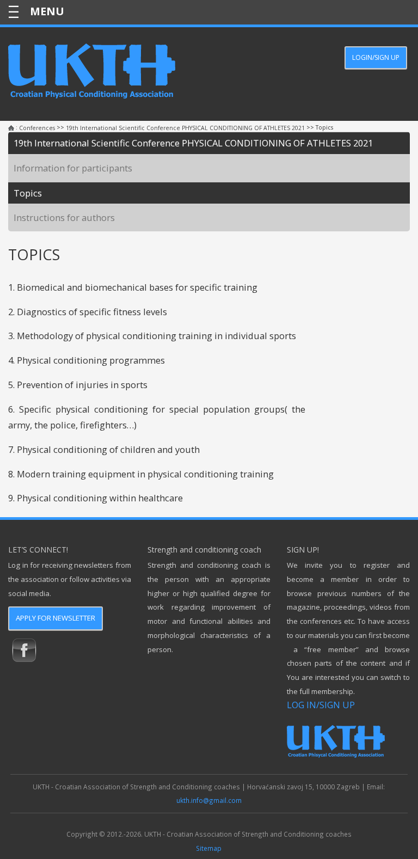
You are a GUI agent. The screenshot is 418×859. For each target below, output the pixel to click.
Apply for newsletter (55, 618)
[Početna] (11, 128)
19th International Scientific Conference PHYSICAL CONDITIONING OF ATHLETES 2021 (185, 128)
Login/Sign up (375, 57)
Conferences (37, 128)
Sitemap (209, 848)
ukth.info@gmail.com (209, 800)
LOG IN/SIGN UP (321, 704)
